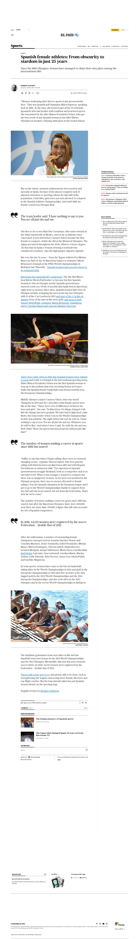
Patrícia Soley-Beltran (42, 722)
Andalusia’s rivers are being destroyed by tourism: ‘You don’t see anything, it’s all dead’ (115, 252)
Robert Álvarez (28, 86)
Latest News (124, 46)
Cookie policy (37, 934)
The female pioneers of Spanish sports (55, 719)
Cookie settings (30, 934)
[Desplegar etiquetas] (86, 749)
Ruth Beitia (26, 553)
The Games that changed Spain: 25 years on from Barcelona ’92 (59, 734)
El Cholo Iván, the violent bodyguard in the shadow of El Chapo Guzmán (115, 236)
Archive (54, 874)
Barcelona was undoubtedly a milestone (41, 276)
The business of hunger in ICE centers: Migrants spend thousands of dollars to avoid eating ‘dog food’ (114, 201)
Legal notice (14, 934)
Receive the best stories (21, 879)
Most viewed (106, 217)
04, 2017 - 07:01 (33, 87)
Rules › (86, 708)
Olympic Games (81, 46)
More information (26, 759)
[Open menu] (12, 35)
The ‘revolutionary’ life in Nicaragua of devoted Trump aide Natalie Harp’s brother (115, 223)
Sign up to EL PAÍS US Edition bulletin (35, 703)
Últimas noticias (107, 172)
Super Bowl (94, 46)
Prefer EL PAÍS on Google (80, 93)
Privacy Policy (21, 934)
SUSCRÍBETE (115, 30)
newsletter (16, 874)
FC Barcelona (115, 46)
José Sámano (39, 738)
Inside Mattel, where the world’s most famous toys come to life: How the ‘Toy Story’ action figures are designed (115, 230)
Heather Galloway (49, 690)
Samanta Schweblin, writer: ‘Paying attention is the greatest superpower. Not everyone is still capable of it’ (113, 178)
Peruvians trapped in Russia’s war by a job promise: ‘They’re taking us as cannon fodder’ (114, 187)
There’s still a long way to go (35, 674)
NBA (89, 46)
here (59, 759)
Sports (16, 46)
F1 (100, 46)
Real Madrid (106, 46)
